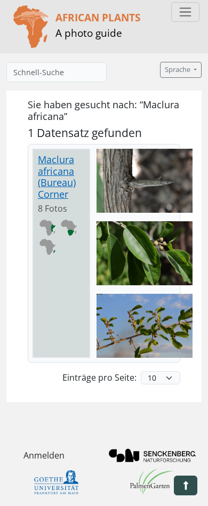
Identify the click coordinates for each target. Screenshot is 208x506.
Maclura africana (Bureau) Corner (57, 176)
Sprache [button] (178, 69)
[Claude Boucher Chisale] (145, 181)
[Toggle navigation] (185, 12)
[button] (185, 485)
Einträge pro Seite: (99, 377)
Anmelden (44, 455)
